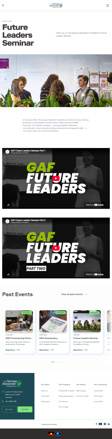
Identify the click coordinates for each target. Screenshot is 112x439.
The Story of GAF (82, 396)
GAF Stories (98, 396)
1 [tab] (51, 363)
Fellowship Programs (66, 396)
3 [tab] (57, 363)
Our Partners (63, 401)
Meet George (81, 391)
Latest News (98, 391)
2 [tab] (55, 363)
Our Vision (45, 384)
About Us (44, 391)
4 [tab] (59, 363)
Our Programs (64, 384)
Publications (45, 401)
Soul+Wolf (53, 424)
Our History (81, 384)
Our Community (100, 384)
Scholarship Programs (66, 391)
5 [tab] (61, 363)
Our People (45, 396)
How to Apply (63, 407)
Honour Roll (98, 401)
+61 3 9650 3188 (10, 401)
